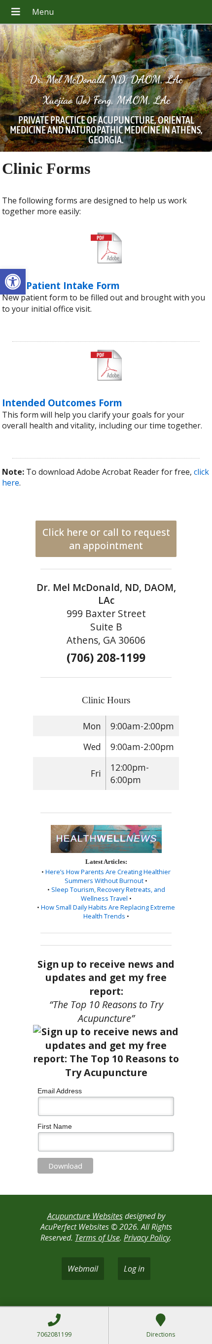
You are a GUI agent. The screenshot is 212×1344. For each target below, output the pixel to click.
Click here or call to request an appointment (106, 538)
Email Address (59, 1091)
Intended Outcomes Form (62, 402)
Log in (134, 1268)
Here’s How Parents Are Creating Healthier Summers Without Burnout (108, 876)
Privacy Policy (147, 1237)
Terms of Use (97, 1237)
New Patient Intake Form (61, 285)
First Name (54, 1126)
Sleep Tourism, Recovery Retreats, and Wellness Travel (108, 894)
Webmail (83, 1268)
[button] (13, 282)
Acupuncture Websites (85, 1216)
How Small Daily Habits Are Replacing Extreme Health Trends (108, 911)
